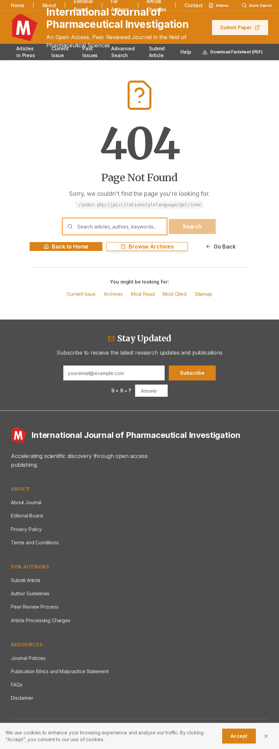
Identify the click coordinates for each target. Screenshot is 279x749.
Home (17, 5)
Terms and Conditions (35, 542)
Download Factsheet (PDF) (236, 51)
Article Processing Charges (40, 620)
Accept (239, 736)
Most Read (143, 294)
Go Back (225, 246)
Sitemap (203, 294)
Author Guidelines (30, 593)
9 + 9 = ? (121, 390)
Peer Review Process (35, 607)
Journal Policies (28, 658)
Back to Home (70, 246)
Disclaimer (22, 698)
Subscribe (192, 373)
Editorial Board (27, 515)
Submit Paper (236, 27)
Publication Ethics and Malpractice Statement (60, 671)
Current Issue (60, 52)
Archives (113, 294)
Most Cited (174, 294)
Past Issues (90, 52)
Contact (193, 5)
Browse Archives (151, 246)
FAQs (16, 684)
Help (185, 52)
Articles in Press (25, 52)
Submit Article (157, 52)
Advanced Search (123, 52)
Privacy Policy (26, 529)
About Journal (26, 502)
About (49, 5)
